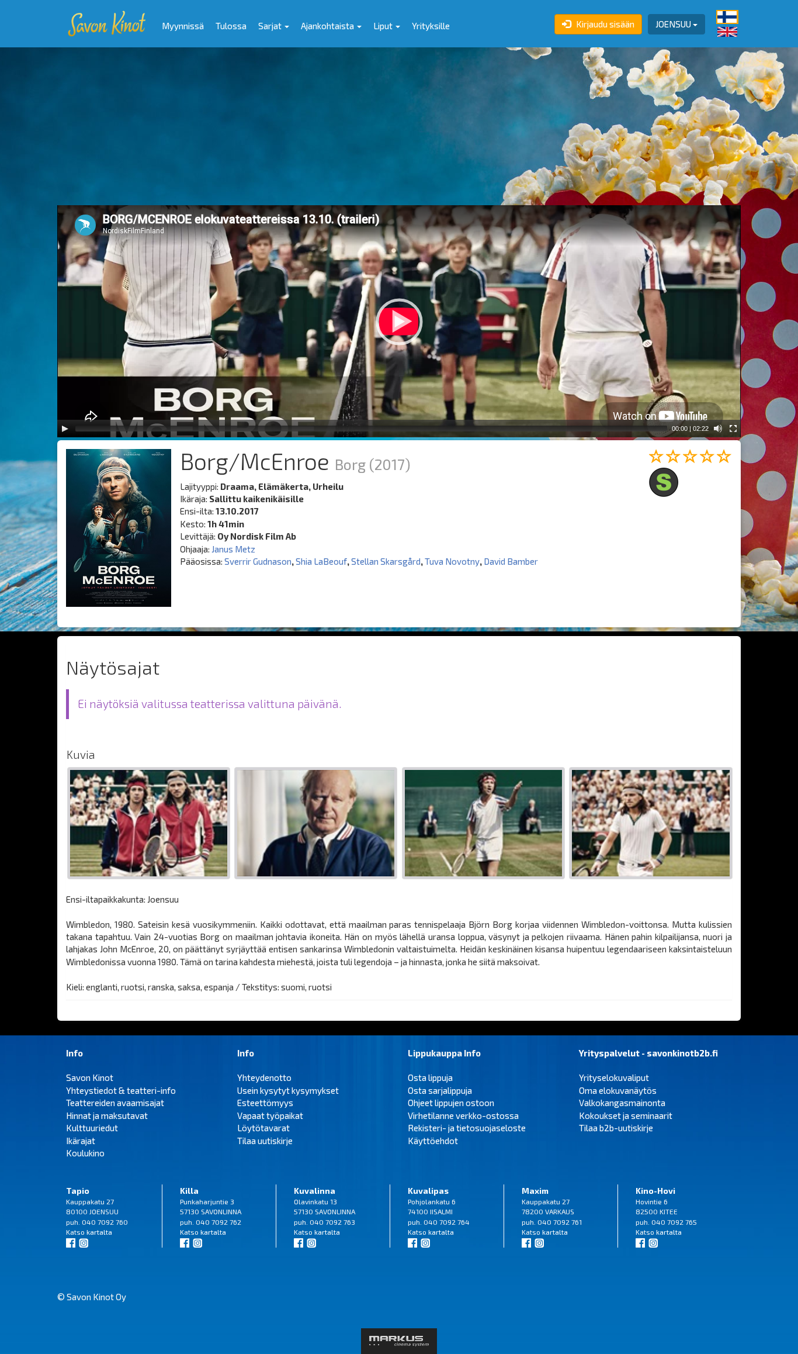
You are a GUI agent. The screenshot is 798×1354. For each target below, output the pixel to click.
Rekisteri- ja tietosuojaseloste (467, 1127)
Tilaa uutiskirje (265, 1140)
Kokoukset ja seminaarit (625, 1115)
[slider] (371, 428)
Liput (383, 25)
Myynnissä (183, 25)
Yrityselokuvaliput (614, 1077)
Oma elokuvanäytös (618, 1090)
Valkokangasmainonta (622, 1102)
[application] (399, 321)
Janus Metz (233, 549)
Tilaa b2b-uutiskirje (616, 1127)
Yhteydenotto (264, 1077)
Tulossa (231, 25)
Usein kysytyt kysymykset (288, 1090)
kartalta (99, 1232)
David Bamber (511, 561)
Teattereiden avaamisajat (115, 1102)
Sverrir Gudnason (258, 561)
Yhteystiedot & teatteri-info (121, 1090)
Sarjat (270, 25)
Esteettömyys (265, 1102)
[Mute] (718, 428)
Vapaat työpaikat (270, 1115)
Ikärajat (80, 1140)
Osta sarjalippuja (440, 1090)
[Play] (65, 428)
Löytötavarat (263, 1127)
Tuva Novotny (452, 561)
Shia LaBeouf (321, 561)
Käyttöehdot (433, 1140)
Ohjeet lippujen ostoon (451, 1102)
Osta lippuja (430, 1077)
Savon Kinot (89, 1077)
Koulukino (85, 1153)
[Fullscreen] (733, 428)
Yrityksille (431, 25)
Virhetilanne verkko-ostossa (463, 1115)
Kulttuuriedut (92, 1127)
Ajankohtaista (328, 25)
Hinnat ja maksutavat (107, 1115)
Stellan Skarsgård (386, 561)
